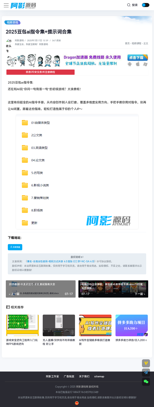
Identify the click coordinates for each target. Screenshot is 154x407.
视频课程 (12, 22)
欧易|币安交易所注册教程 (40, 72)
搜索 (134, 5)
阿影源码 (19, 40)
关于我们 (84, 376)
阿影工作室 (52, 376)
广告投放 (69, 376)
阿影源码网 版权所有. (87, 386)
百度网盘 (16, 247)
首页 (127, 43)
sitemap (99, 376)
